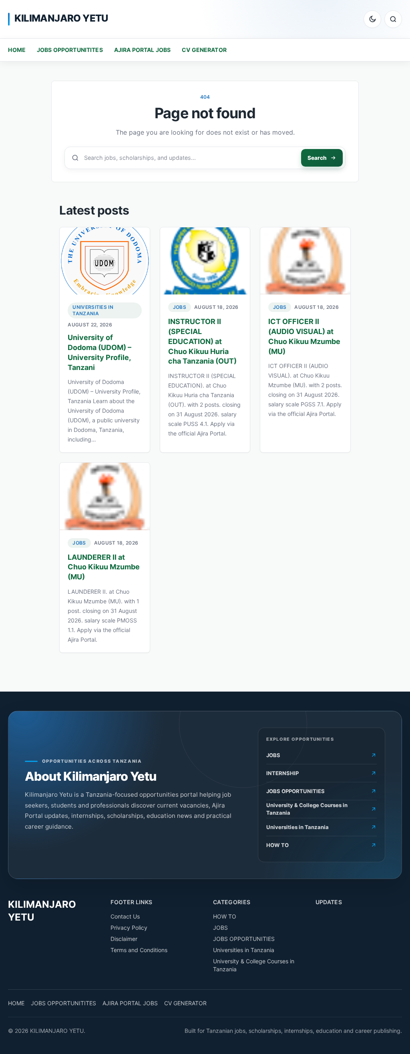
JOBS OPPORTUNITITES (70, 49)
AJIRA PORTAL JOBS (142, 49)
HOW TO (224, 916)
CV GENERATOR (204, 49)
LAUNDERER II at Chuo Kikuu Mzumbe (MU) (104, 567)
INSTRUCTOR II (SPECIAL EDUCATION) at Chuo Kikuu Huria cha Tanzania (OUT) (202, 341)
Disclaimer (124, 938)
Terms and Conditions (139, 950)
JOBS (179, 307)
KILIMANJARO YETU (61, 18)
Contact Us (125, 916)
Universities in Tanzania (92, 310)
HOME (17, 49)
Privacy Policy (129, 927)
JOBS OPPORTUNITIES (244, 938)
